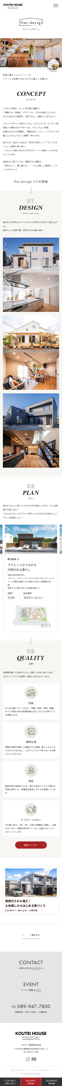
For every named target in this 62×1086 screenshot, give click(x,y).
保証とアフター (31, 845)
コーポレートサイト (40, 1070)
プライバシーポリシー (19, 1070)
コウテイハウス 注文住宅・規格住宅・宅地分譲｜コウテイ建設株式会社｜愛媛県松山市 (13, 6)
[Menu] (56, 5)
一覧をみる (35, 935)
